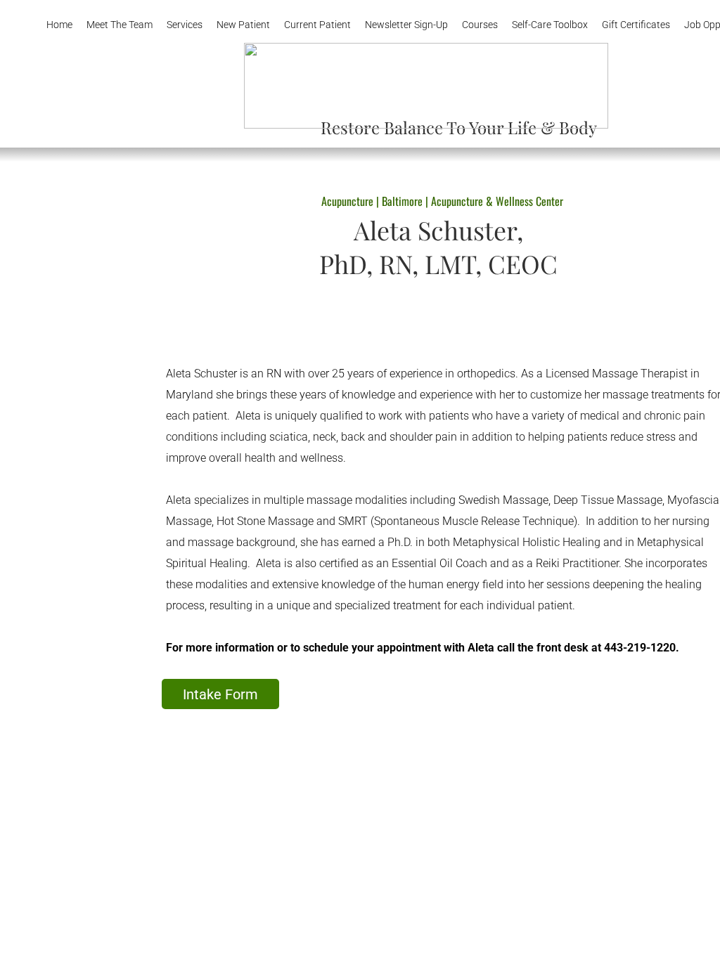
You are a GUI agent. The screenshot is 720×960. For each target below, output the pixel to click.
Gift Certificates (636, 24)
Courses (480, 24)
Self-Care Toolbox (550, 24)
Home (59, 24)
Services (184, 24)
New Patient (243, 24)
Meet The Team (119, 24)
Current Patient (317, 24)
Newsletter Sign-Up (406, 24)
